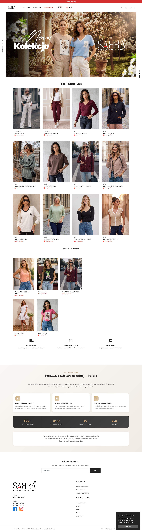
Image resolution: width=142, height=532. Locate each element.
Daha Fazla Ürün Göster (71, 249)
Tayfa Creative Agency (49, 529)
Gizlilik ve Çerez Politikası (82, 493)
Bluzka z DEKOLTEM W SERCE (82, 239)
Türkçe (70, 7)
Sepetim (78, 513)
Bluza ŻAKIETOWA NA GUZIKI (82, 186)
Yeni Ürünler (26, 7)
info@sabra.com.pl (19, 497)
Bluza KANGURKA (108, 133)
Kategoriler (37, 7)
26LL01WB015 (42, 333)
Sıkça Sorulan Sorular (81, 503)
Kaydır (139, 73)
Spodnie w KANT (19, 133)
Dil (102, 529)
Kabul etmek (128, 526)
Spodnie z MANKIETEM (51, 133)
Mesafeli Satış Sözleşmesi (82, 486)
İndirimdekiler (48, 7)
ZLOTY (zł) (59, 7)
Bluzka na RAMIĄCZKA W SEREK (22, 292)
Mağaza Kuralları (80, 490)
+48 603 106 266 (19, 503)
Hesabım (78, 506)
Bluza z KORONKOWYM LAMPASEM (25, 186)
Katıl (95, 470)
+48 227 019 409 (19, 505)
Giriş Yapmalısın (19, 135)
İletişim (78, 509)
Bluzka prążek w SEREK (80, 133)
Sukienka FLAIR (19, 333)
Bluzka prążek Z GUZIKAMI (110, 239)
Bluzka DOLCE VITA (50, 186)
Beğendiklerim (79, 516)
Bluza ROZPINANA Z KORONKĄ (112, 186)
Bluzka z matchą (42, 292)
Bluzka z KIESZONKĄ (21, 239)
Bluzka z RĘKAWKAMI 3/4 (51, 239)
